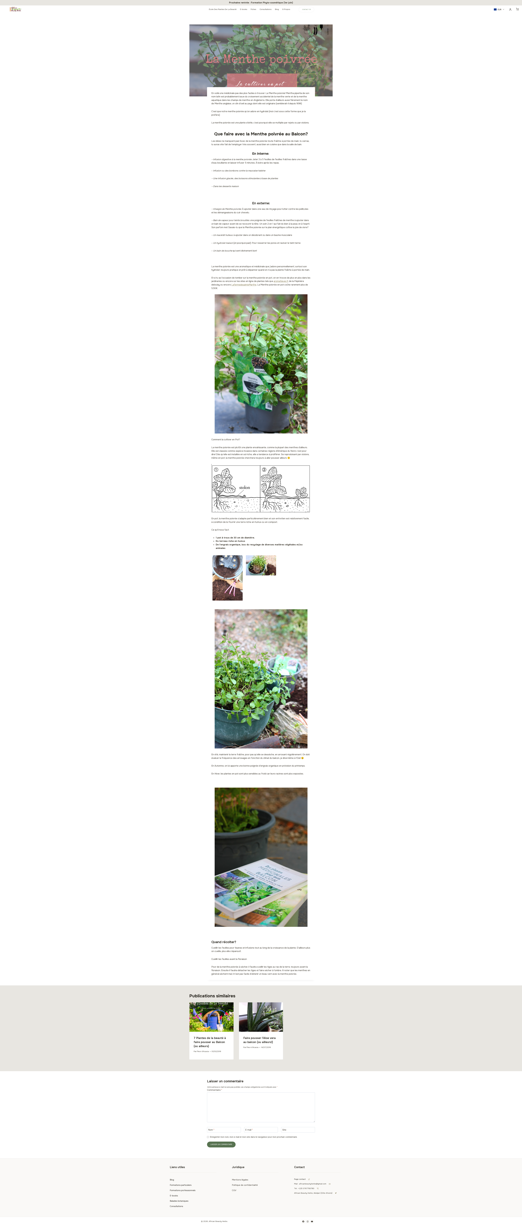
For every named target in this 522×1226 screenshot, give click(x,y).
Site (284, 1129)
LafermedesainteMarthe (243, 284)
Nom (211, 1129)
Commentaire (214, 1090)
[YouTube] (312, 1221)
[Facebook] (303, 1221)
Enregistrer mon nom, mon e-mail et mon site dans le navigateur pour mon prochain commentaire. (253, 1137)
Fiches (253, 9)
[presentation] (211, 1017)
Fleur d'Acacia (203, 1051)
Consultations (265, 9)
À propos (286, 9)
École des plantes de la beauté (223, 9)
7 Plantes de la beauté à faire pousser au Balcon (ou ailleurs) (210, 1042)
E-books (243, 9)
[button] (499, 9)
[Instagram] (308, 1221)
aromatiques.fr (281, 281)
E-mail (249, 1129)
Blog (277, 9)
